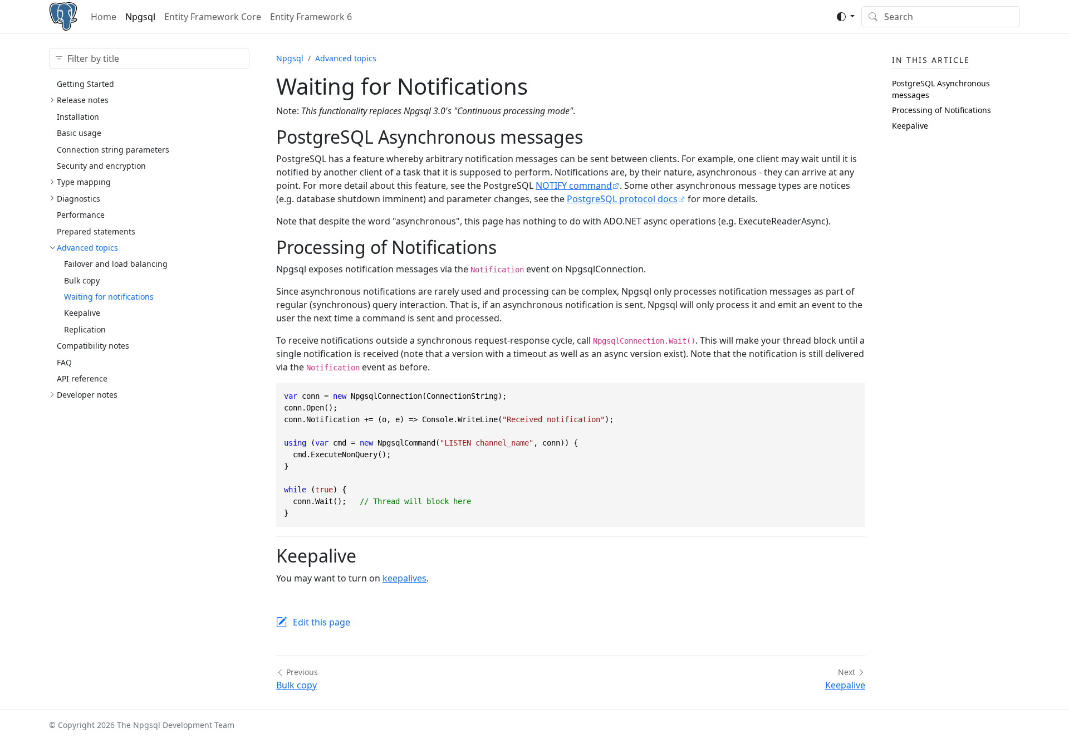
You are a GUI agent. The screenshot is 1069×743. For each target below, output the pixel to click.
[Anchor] (595, 137)
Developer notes (87, 394)
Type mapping (84, 182)
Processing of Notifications (941, 110)
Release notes (83, 100)
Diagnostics (78, 198)
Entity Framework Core (212, 17)
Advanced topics (87, 247)
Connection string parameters (113, 149)
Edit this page (321, 622)
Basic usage (79, 133)
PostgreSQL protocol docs (622, 199)
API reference (82, 378)
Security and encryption (101, 165)
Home (103, 17)
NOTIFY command (574, 185)
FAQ (64, 362)
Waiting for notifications (109, 296)
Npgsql (140, 17)
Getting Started (85, 84)
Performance (81, 214)
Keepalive (82, 312)
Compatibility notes (93, 345)
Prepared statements (96, 231)
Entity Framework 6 (311, 17)
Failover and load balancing (116, 263)
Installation (78, 116)
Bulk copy (82, 280)
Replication (85, 329)
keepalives (404, 578)
